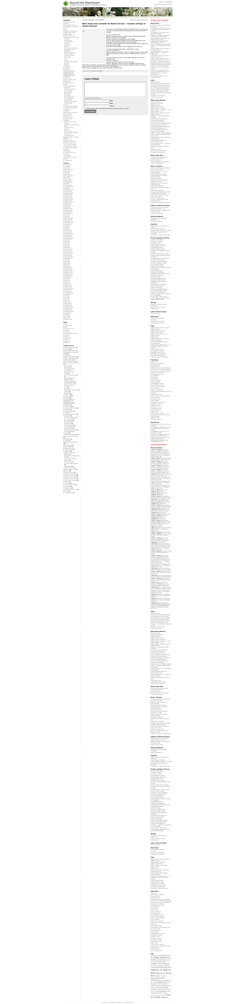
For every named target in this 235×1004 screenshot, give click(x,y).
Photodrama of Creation (158, 350)
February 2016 (68, 219)
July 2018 (67, 205)
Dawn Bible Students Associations (161, 126)
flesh (169, 965)
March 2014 (67, 247)
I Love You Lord (156, 397)
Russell (159, 987)
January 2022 (68, 180)
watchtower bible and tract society (158, 995)
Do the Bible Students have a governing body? (159, 76)
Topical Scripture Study (158, 198)
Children (67, 39)
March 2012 (67, 283)
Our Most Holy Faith (157, 141)
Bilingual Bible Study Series (159, 246)
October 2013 (68, 255)
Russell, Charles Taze (70, 143)
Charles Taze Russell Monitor (159, 118)
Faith (66, 46)
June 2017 (67, 216)
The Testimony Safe (69, 152)
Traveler (154, 454)
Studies (66, 149)
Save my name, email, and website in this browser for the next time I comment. (108, 108)
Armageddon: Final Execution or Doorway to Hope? (160, 33)
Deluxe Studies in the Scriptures (160, 161)
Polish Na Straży (156, 276)
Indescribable (155, 400)
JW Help (66, 111)
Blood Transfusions (70, 89)
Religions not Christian (70, 141)
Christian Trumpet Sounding (159, 125)
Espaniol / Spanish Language (159, 261)
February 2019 (68, 194)
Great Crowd (67, 78)
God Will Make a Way (157, 383)
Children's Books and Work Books (161, 210)
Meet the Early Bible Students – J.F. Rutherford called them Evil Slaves (161, 59)
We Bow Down (155, 416)
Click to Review (156, 313)
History (170, 967)
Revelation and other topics (159, 354)
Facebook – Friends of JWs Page (161, 235)
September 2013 (68, 257)
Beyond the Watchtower (85, 2)
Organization (68, 100)
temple (169, 989)
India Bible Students (157, 270)
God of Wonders (156, 382)
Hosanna (154, 393)
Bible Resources (156, 82)
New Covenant (68, 114)
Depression (68, 45)
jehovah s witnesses (158, 979)
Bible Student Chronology (158, 108)
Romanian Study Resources (159, 284)
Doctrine (66, 69)
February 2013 (68, 268)
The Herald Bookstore (157, 163)
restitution (153, 987)
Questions (67, 335)
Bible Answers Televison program (160, 327)
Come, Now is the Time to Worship (161, 371)
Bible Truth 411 (156, 335)
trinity (156, 991)
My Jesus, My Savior (157, 213)
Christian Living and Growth (71, 37)
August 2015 (67, 224)
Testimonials (67, 338)
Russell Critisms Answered (159, 150)
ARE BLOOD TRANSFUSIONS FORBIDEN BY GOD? (160, 42)
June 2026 (67, 166)
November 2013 (68, 254)
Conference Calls (69, 328)
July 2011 (66, 296)
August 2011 (67, 294)
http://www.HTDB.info (113, 50)
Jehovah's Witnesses (70, 86)
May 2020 (67, 188)
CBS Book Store (156, 160)
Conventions (67, 68)
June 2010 (67, 316)
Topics (66, 339)
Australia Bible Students (158, 244)
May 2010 (67, 317)
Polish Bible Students (157, 275)
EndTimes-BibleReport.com (159, 128)
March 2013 (67, 266)
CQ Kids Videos (156, 212)
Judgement (67, 109)
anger (152, 955)
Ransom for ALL (68, 140)
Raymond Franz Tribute (158, 352)
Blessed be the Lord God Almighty (161, 368)
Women (67, 65)
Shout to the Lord (156, 410)
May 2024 (67, 171)
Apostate (67, 87)
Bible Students (68, 34)
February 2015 (68, 230)
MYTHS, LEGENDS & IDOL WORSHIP (93, 20)
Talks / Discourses (157, 97)
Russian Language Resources (160, 289)
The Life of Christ (156, 196)
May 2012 (67, 280)
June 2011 (67, 297)
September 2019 (68, 193)
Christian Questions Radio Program (161, 83)
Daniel (67, 129)
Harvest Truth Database (158, 131)
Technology (67, 151)
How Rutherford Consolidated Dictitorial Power (159, 176)
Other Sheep (67, 115)
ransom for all (161, 985)
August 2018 (67, 204)
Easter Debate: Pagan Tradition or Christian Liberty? (161, 49)
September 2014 (68, 238)
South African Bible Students (159, 290)
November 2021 (68, 182)
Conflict (67, 43)
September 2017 (68, 213)
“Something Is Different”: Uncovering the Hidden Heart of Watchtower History (161, 29)
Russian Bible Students (158, 286)
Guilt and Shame (69, 55)
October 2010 (68, 310)
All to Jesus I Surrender (158, 363)
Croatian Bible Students (158, 259)
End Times (68, 130)
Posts (161, 2)
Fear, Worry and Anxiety (71, 48)
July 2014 (67, 241)
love (154, 982)
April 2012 (67, 282)
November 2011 (68, 289)
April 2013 (67, 264)
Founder (153, 967)
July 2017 (67, 215)
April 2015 (67, 229)
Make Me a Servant (157, 403)
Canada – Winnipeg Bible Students (161, 250)
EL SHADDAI (155, 375)
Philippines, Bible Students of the (160, 273)
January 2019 (68, 196)
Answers (66, 23)
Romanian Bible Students (158, 280)
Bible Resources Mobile (158, 318)
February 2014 (68, 249)
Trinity (66, 158)
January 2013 (68, 269)
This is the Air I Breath (158, 413)
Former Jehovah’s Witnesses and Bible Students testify (161, 39)
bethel (168, 955)
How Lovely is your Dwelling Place (161, 396)
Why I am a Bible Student (161, 996)
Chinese (154, 252)
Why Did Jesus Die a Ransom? (160, 357)
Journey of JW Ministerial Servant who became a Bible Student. (161, 36)
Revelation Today (156, 149)
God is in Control (156, 380)
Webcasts (68, 155)
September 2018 (68, 202)
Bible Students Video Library (159, 334)
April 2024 (67, 172)
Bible (152, 958)
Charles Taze (162, 961)
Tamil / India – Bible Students (159, 296)
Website (112, 106)
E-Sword (154, 320)
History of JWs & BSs (70, 79)
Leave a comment (97, 71)
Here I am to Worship (157, 389)
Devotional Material (157, 221)
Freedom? (68, 95)
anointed (156, 955)
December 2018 (68, 197)
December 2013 (68, 252)
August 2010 (67, 313)
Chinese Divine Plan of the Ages (160, 253)
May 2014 (67, 244)
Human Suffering (68, 83)
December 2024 (68, 169)
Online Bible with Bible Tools (159, 140)
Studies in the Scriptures (158, 95)
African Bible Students (158, 239)
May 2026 (67, 168)
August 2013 (67, 258)
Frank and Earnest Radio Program (161, 89)
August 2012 (67, 277)
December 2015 (68, 221)
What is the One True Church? (138, 20)
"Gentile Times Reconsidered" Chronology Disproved (160, 157)
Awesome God (156, 366)
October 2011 (68, 291)
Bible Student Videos (157, 332)
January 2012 (68, 286)
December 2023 (68, 176)
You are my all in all (157, 419)
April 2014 (67, 246)
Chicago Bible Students (158, 120)
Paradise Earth (68, 118)
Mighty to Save (156, 405)
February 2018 (68, 208)
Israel (65, 84)
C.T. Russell (154, 961)
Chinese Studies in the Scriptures (161, 258)
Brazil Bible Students (157, 247)
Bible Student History (70, 32)
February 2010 (68, 319)
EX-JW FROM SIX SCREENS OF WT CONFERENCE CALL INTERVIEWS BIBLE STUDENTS (69, 73)
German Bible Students (158, 266)
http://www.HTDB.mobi (113, 34)
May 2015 (67, 227)
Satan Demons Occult (70, 146)
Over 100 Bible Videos (158, 349)
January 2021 (68, 185)
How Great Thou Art (157, 394)
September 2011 (68, 292)
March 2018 (67, 207)
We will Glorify (155, 418)
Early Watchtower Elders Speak (160, 85)
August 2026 (67, 165)
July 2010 (67, 314)
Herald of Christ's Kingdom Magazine (161, 132)
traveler (154, 546)
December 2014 (68, 233)
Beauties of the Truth (157, 103)
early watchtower (160, 965)
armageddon (162, 955)
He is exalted (155, 388)
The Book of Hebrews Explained (160, 195)
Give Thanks (155, 379)
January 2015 (68, 232)
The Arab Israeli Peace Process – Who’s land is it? (161, 458)
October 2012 (68, 274)
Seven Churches (69, 135)
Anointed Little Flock (69, 22)
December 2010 (68, 306)
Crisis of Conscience (157, 169)
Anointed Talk (68, 325)
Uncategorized (68, 160)
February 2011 (68, 303)
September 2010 (68, 311)
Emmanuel (154, 377)
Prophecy (66, 120)
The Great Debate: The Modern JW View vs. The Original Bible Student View (161, 45)
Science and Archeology (70, 147)
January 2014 (68, 250)
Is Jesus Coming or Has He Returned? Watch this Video (161, 535)
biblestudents (167, 960)
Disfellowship (68, 92)
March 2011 (67, 302)
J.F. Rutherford (69, 98)
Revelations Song (156, 408)
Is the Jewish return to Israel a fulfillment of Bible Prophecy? (161, 573)
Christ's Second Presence (159, 122)
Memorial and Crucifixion (71, 112)
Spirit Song (155, 411)
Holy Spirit (68, 57)
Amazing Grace (156, 365)
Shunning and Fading (71, 101)
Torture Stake (69, 103)
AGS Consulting (156, 102)
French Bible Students (158, 264)
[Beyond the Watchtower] (117, 11)
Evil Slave (68, 93)
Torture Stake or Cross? (70, 157)
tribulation (153, 991)
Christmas (67, 66)
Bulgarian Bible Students (158, 249)
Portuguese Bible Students (159, 278)
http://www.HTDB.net (112, 60)
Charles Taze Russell (160, 963)
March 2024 (67, 174)
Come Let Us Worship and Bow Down (162, 369)
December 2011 (68, 288)
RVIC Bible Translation (158, 190)
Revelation (68, 134)
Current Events (69, 127)
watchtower (163, 991)
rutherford (164, 989)
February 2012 (68, 285)
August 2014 (67, 239)
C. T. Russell (68, 90)
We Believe (67, 341)
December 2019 (68, 190)
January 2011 (68, 305)
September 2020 (68, 186)
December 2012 (68, 271)
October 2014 (68, 236)
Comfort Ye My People (158, 372)
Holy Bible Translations (158, 323)
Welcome (66, 342)
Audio (65, 29)
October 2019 (68, 191)
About (66, 324)
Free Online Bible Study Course (160, 129)
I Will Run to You (156, 399)
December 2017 (68, 210)
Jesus (66, 104)
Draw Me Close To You (158, 374)
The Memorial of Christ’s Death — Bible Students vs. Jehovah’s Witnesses (161, 53)
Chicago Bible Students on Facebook (161, 230)
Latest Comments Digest (71, 333)
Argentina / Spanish (157, 241)
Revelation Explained (157, 186)
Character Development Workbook (161, 168)
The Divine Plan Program (158, 355)
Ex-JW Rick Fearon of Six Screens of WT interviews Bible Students (161, 87)
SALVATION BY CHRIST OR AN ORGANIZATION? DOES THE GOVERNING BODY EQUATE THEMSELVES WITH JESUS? (161, 605)
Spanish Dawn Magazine (158, 292)
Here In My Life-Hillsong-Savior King (161, 391)
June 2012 (67, 278)
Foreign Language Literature (159, 263)
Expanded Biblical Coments (159, 174)
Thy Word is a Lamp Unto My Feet (161, 414)
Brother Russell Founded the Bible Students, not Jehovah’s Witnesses (161, 523)
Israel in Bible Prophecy (71, 132)
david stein (153, 965)
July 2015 (67, 225)
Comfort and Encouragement (68, 41)
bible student (160, 957)
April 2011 (67, 300)
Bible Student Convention (158, 331)
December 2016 (68, 218)
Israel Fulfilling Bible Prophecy (160, 341)
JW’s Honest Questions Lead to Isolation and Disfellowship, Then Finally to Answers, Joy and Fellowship (160, 72)
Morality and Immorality (71, 61)
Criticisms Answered (70, 144)
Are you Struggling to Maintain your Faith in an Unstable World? (161, 596)
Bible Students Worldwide (158, 229)
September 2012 (68, 275)
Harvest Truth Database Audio (160, 91)
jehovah (154, 978)
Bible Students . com (157, 111)
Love (66, 60)
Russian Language (157, 287)
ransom (153, 985)
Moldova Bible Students (158, 272)
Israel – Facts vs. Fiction (158, 307)
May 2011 (67, 299)
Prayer (67, 63)
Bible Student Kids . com (158, 208)
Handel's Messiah (156, 340)
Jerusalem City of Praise (158, 402)
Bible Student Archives (158, 106)
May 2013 (67, 263)
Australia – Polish (156, 243)
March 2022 (67, 179)
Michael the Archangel (71, 106)
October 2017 (68, 211)
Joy (66, 58)
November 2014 (68, 235)
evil (166, 965)
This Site (66, 154)
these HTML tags (96, 98)
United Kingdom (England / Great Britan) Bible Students (160, 299)
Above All (154, 361)
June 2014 (67, 243)
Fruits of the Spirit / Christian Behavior (70, 53)
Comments (169, 2)
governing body (161, 967)
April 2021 (67, 183)
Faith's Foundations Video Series (160, 338)
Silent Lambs (155, 308)
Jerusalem (161, 980)
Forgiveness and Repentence (69, 50)
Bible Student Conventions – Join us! (161, 109)
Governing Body (69, 97)
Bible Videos (155, 337)
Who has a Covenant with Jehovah (161, 202)
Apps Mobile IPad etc (70, 25)
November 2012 (68, 272)
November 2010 (68, 308)
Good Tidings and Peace (158, 385)
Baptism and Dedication (70, 31)
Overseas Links (68, 117)
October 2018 (68, 201)
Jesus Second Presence (70, 107)
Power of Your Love (157, 407)
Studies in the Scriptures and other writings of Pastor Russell (161, 192)
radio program (164, 983)
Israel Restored (156, 343)
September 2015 (68, 222)
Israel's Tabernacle (157, 178)
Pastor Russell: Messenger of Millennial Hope (160, 183)
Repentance (168, 985)
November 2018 (68, 199)
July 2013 (67, 260)
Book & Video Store (69, 35)
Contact (66, 330)
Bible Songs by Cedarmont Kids (160, 207)
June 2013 (67, 261)
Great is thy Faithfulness (158, 386)
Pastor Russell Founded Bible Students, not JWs (160, 180)
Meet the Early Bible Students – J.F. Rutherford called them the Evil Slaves (161, 346)
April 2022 (67, 177)
